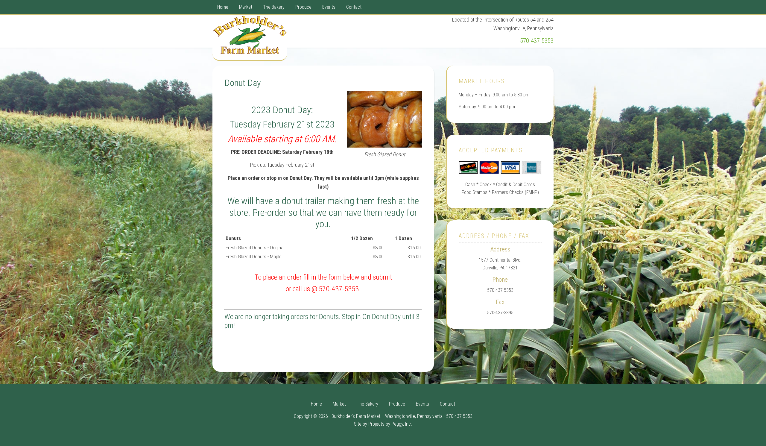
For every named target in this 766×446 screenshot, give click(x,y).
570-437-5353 (537, 40)
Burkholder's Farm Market (249, 37)
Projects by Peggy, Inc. (390, 424)
